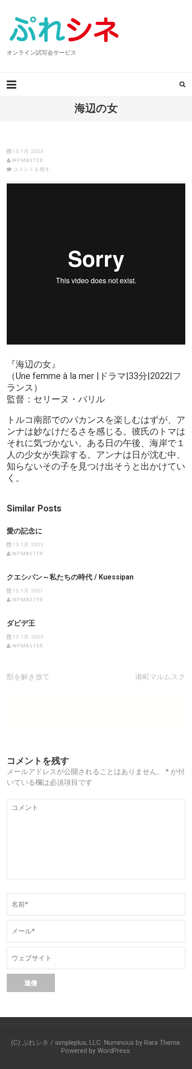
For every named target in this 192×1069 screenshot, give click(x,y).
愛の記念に (24, 531)
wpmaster (27, 160)
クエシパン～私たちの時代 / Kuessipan (70, 577)
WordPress (113, 1051)
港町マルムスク (160, 677)
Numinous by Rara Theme (142, 1043)
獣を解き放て (28, 677)
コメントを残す (31, 169)
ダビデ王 (21, 623)
